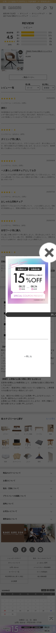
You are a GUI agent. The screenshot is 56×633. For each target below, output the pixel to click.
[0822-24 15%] (28, 281)
